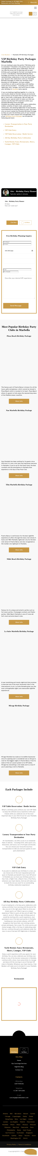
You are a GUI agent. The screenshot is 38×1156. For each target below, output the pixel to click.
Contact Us (19, 1070)
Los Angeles (14, 1122)
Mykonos (8, 1127)
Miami (12, 1124)
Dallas (25, 1116)
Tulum (34, 1135)
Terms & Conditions (24, 1144)
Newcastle (24, 1127)
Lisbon (30, 1119)
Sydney (13, 1135)
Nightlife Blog (19, 1066)
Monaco (25, 1124)
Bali (11, 1113)
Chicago (7, 1116)
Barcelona (18, 1113)
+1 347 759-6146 (19, 1090)
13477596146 (19, 1083)
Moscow (33, 1124)
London (5, 1122)
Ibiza (16, 1119)
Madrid (22, 1122)
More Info (19, 401)
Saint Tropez (27, 1130)
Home (19, 1060)
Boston (25, 1113)
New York (16, 1127)
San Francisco (10, 1133)
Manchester (31, 1122)
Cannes (32, 1113)
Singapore (29, 1133)
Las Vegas (23, 1119)
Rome (19, 1130)
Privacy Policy (11, 1144)
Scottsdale (20, 1133)
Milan (18, 1124)
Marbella (15, 89)
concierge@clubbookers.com (19, 1097)
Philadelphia (11, 1130)
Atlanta (5, 1113)
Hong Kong (9, 1119)
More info (33, 2)
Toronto (27, 1135)
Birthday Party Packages (14, 116)
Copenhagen (16, 1116)
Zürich (25, 1138)
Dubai (31, 1116)
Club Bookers (5, 54)
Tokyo (20, 1135)
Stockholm (5, 1135)
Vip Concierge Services (19, 1063)
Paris (32, 1127)
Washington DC (16, 1138)
